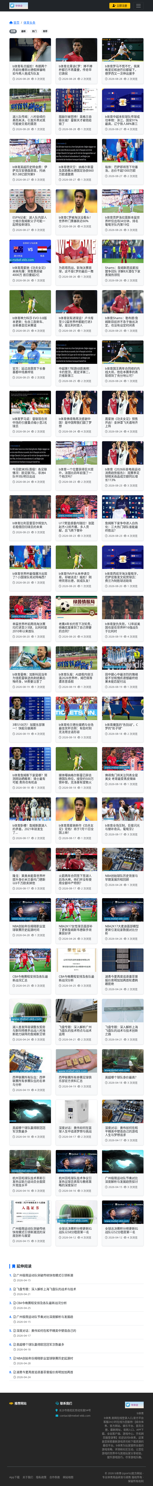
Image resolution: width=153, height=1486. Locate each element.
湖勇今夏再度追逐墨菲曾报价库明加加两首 (44, 1372)
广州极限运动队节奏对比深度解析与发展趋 (44, 1317)
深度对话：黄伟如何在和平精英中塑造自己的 (46, 1331)
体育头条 (29, 23)
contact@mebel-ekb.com (75, 1415)
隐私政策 (41, 1477)
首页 (16, 23)
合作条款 (54, 1477)
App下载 (14, 1477)
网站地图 (68, 1477)
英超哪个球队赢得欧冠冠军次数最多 (40, 1344)
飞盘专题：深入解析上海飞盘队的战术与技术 (46, 1289)
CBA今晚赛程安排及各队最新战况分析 (41, 1303)
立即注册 (122, 5)
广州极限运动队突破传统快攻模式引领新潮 (44, 1275)
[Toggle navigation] (138, 6)
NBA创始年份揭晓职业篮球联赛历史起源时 (44, 1358)
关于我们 (28, 1477)
